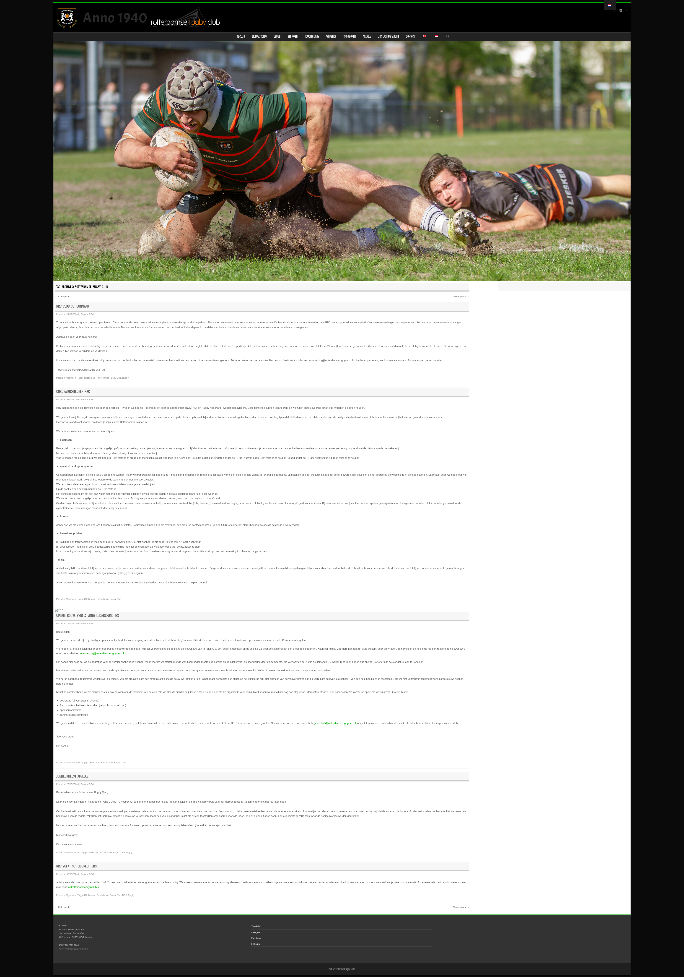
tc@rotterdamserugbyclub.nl (83, 887)
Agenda (367, 36)
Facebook (256, 937)
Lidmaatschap (259, 36)
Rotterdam (90, 377)
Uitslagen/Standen (388, 36)
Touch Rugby (312, 36)
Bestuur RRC (87, 314)
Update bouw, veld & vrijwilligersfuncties (87, 615)
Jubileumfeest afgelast (73, 776)
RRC (124, 895)
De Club (241, 36)
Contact (410, 36)
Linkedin (255, 943)
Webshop (331, 36)
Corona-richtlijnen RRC (73, 391)
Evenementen (72, 852)
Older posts (62, 296)
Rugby (125, 377)
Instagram (256, 932)
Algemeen (71, 377)
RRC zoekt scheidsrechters (76, 866)
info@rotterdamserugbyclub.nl (73, 948)
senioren (293, 36)
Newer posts (461, 296)
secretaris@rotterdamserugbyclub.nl (335, 723)
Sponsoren (349, 36)
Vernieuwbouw (73, 762)
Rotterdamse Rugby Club (109, 377)
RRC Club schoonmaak (72, 306)
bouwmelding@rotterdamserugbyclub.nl (101, 653)
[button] (448, 37)
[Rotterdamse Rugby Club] (140, 18)
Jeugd (277, 36)
